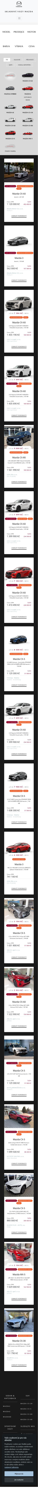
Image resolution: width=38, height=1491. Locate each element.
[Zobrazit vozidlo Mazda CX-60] (19, 170)
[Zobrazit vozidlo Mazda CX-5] (19, 1047)
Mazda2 (6, 1406)
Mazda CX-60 (19, 193)
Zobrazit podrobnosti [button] (19, 216)
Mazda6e (7, 1417)
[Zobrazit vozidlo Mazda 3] (19, 237)
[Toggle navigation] (19, 18)
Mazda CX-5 (19, 658)
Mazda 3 (19, 257)
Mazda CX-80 (19, 457)
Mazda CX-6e (27, 1419)
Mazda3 (6, 1411)
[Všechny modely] (10, 74)
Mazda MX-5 (19, 1274)
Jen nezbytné (19, 1480)
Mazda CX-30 (19, 1340)
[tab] (6, 32)
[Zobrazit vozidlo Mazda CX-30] (19, 1320)
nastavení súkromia (11, 1467)
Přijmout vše (19, 1474)
